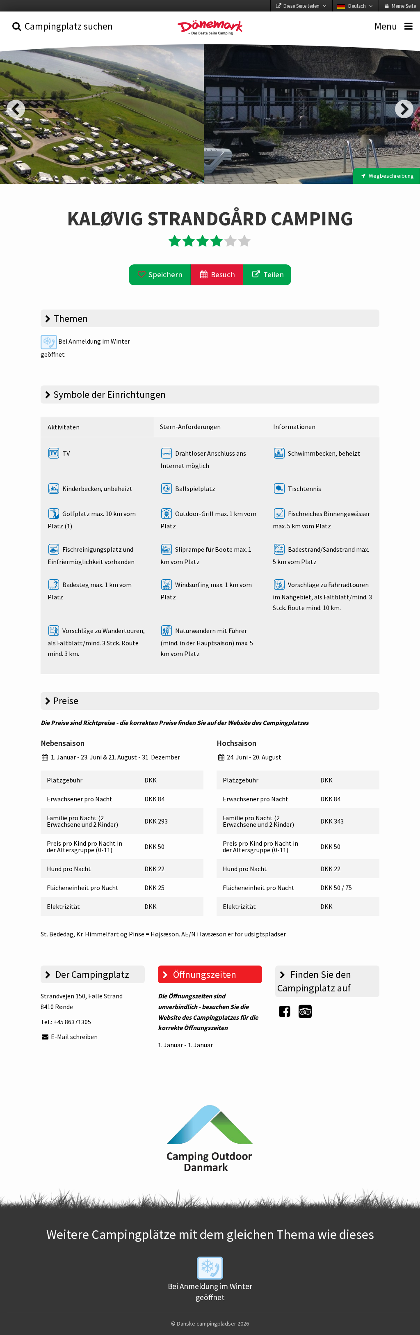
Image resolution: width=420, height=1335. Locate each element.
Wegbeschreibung (391, 175)
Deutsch (357, 5)
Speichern (165, 274)
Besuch (222, 274)
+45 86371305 (72, 1022)
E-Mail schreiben (74, 1036)
